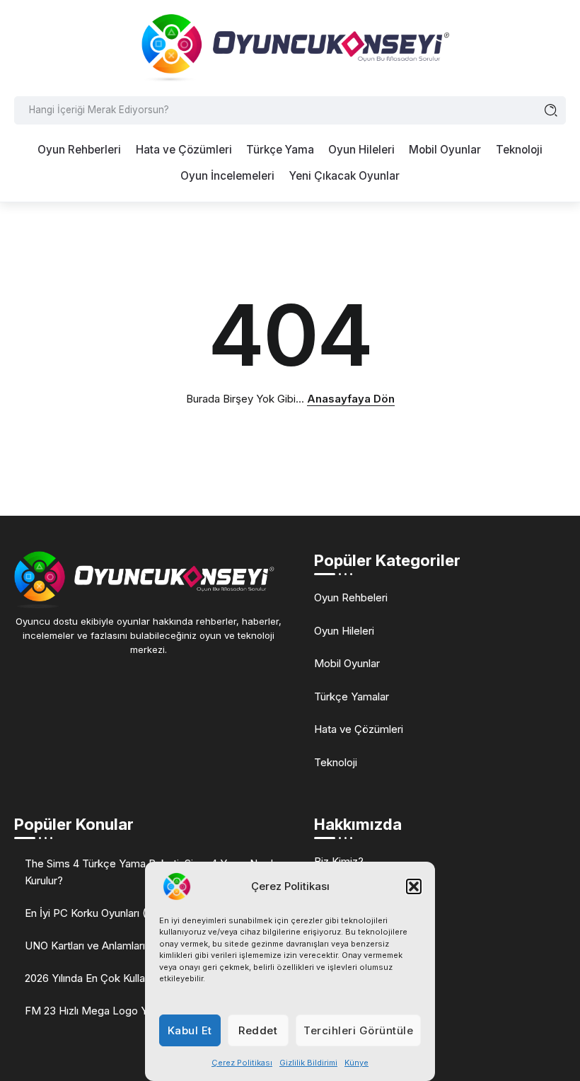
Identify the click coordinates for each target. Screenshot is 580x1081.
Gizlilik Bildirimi (308, 1063)
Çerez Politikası (241, 1063)
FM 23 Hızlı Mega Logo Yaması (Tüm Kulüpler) (137, 1010)
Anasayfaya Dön (351, 398)
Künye (356, 1063)
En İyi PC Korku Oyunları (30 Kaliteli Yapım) (127, 913)
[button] (414, 886)
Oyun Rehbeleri (351, 597)
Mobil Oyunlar (347, 663)
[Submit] (551, 110)
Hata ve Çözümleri (358, 729)
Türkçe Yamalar (351, 696)
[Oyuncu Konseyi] (290, 47)
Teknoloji (335, 762)
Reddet (257, 1030)
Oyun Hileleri (344, 630)
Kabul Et (190, 1030)
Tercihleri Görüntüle (358, 1030)
